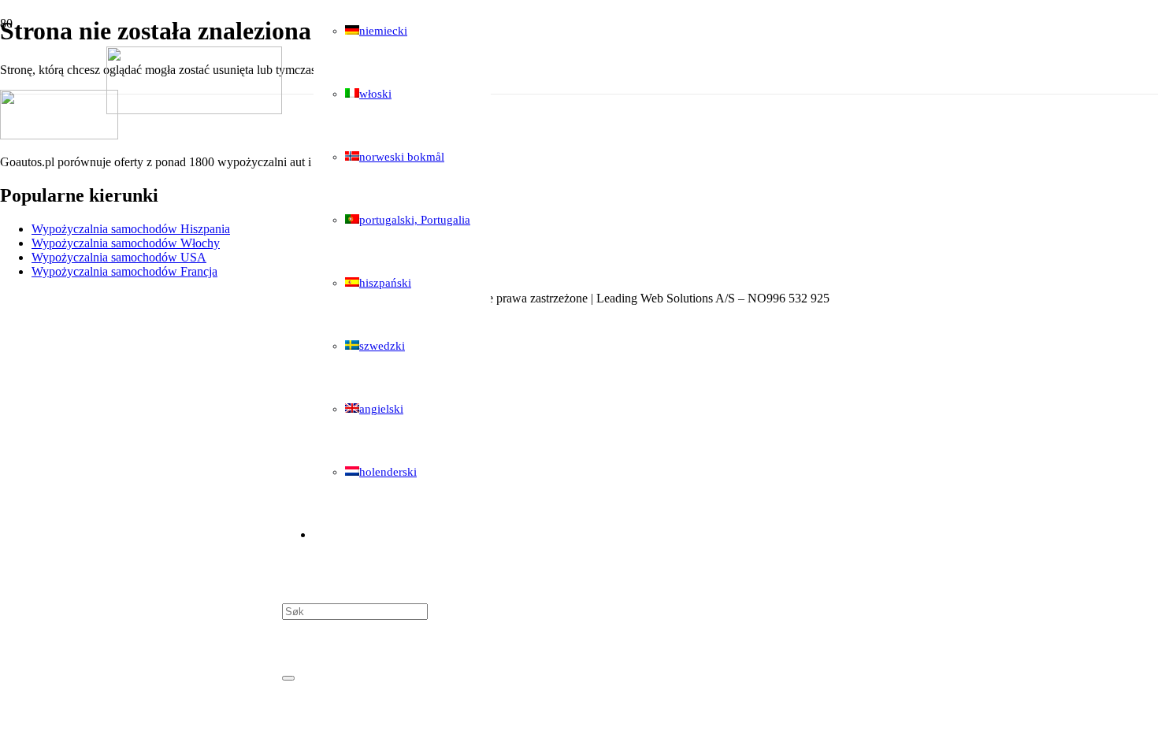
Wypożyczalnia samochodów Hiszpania (131, 229)
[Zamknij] (288, 678)
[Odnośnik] (194, 110)
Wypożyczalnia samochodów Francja (124, 271)
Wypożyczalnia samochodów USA (119, 257)
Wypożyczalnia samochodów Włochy (126, 243)
